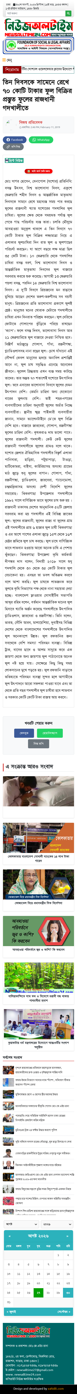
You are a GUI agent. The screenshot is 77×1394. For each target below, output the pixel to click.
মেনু (9, 60)
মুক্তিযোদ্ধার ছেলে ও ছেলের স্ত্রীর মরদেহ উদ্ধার (37, 1094)
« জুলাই (11, 1312)
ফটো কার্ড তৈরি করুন (38, 171)
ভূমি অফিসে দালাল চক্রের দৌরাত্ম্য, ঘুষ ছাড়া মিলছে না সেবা (43, 1141)
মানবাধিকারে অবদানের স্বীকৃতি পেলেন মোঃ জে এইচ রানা (42, 1106)
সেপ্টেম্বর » (64, 1312)
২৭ (38, 1293)
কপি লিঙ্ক (15, 146)
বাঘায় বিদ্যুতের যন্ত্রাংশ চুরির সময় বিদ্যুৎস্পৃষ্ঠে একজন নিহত (43, 1189)
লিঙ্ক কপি (39, 744)
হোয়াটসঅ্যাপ (50, 733)
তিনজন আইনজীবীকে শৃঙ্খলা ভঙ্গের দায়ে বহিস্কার (38, 1165)
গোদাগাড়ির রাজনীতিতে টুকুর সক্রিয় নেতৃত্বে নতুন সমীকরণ (43, 1153)
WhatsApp (43, 139)
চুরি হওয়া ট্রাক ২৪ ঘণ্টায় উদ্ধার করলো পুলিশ (36, 1130)
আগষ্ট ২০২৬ (38, 1236)
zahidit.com (56, 1389)
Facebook (17, 139)
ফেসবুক (24, 733)
